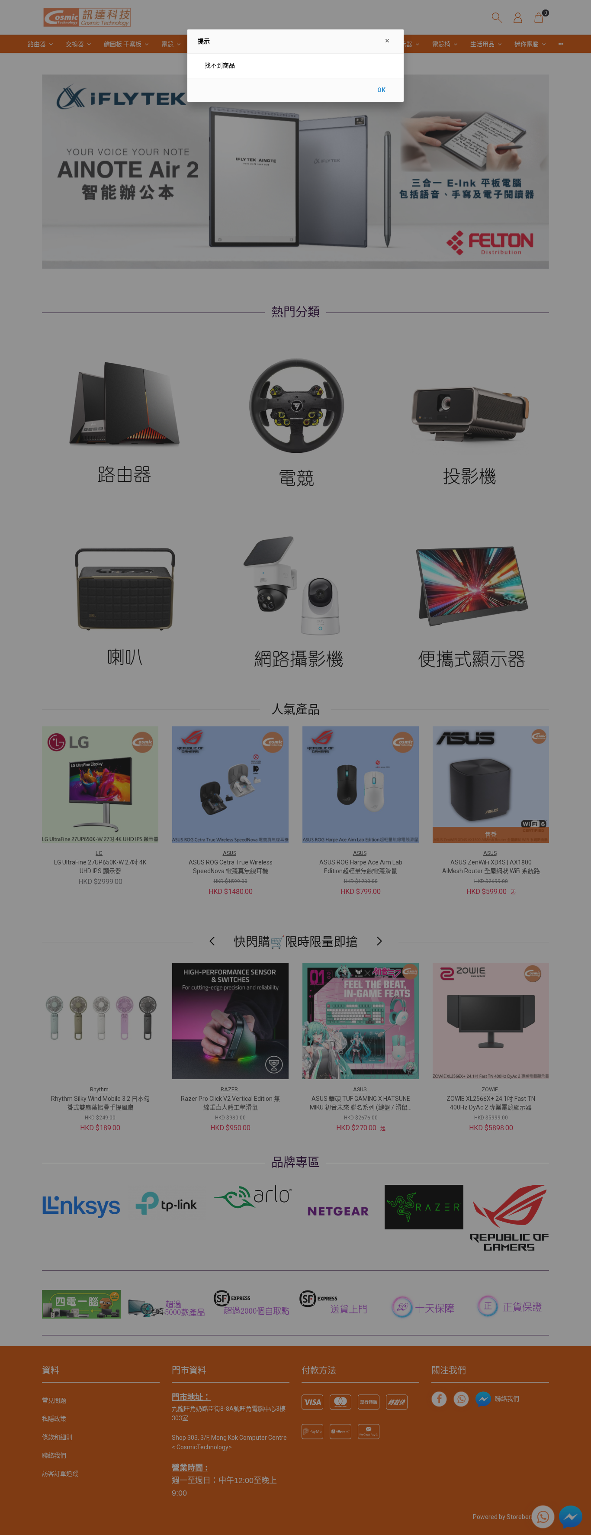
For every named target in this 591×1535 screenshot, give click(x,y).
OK (381, 90)
